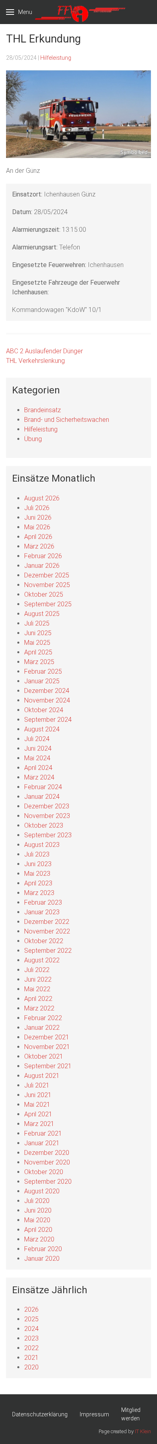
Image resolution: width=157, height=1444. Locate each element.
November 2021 (47, 1047)
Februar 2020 (43, 1249)
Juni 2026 (38, 517)
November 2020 (47, 1162)
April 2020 (38, 1229)
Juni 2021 (38, 1095)
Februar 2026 (43, 556)
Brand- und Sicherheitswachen (66, 419)
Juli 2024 (37, 739)
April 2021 (38, 1114)
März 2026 (39, 546)
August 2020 (42, 1191)
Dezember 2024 (46, 691)
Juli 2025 (37, 623)
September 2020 (48, 1181)
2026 (31, 1309)
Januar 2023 (42, 912)
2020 (31, 1367)
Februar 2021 (43, 1133)
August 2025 (42, 614)
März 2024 (39, 777)
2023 (31, 1338)
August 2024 (42, 729)
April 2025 (38, 652)
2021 (31, 1357)
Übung (33, 439)
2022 (31, 1348)
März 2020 (39, 1239)
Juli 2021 (37, 1085)
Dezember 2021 (46, 1037)
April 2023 (38, 883)
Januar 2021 (42, 1143)
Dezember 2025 (46, 575)
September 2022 (48, 950)
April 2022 (38, 998)
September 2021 (48, 1066)
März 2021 (39, 1124)
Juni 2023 (38, 864)
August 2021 (42, 1075)
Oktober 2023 (43, 825)
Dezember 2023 (46, 806)
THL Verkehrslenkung (35, 361)
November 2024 (47, 700)
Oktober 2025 (43, 594)
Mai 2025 (37, 642)
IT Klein (143, 1431)
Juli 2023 (37, 854)
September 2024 (48, 719)
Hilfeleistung (55, 58)
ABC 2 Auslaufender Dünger (44, 351)
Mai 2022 (37, 989)
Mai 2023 (37, 873)
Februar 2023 (43, 902)
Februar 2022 (43, 1018)
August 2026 (42, 498)
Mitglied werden (130, 1414)
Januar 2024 (42, 796)
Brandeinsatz (42, 410)
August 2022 (42, 960)
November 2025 (47, 585)
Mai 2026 (37, 527)
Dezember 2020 (46, 1152)
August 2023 (42, 845)
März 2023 (39, 893)
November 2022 (47, 931)
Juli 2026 (37, 508)
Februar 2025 (43, 671)
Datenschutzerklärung (40, 1414)
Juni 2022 (38, 979)
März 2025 (39, 662)
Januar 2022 (42, 1027)
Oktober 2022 (43, 941)
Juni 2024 (38, 748)
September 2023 (48, 835)
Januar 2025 (42, 681)
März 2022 (39, 1008)
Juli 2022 (37, 970)
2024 (31, 1329)
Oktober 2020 (43, 1172)
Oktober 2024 (43, 710)
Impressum (94, 1414)
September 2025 (48, 604)
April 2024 (38, 768)
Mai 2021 (37, 1104)
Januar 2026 (42, 565)
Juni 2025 (38, 633)
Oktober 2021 (43, 1056)
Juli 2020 (37, 1201)
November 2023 (47, 816)
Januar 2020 (42, 1258)
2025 (31, 1319)
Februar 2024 (43, 787)
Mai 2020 (37, 1220)
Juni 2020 (38, 1210)
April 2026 (38, 537)
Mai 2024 (37, 758)
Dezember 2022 (46, 922)
